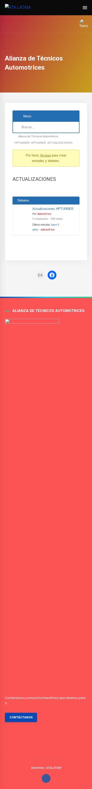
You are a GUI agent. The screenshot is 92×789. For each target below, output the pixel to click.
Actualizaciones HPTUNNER (52, 209)
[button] (82, 24)
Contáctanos (21, 717)
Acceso (45, 155)
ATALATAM (53, 768)
